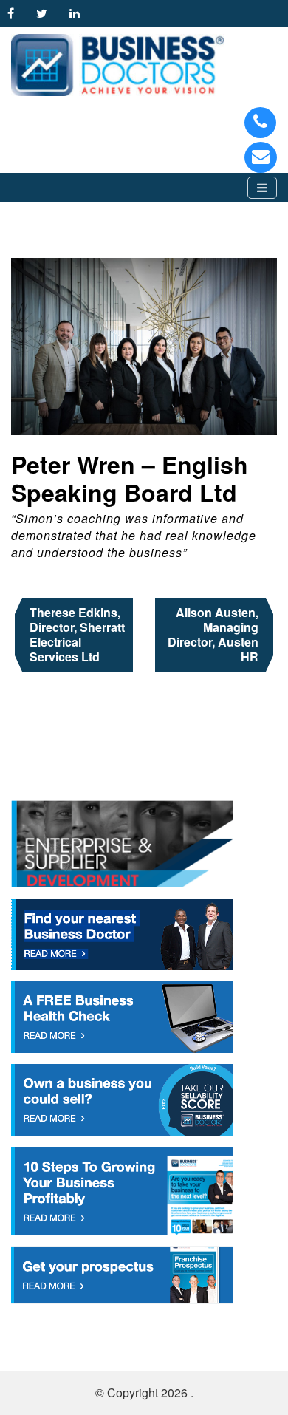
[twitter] (45, 12)
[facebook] (14, 12)
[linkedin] (78, 12)
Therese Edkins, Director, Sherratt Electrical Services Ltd (77, 634)
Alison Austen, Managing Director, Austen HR (213, 634)
